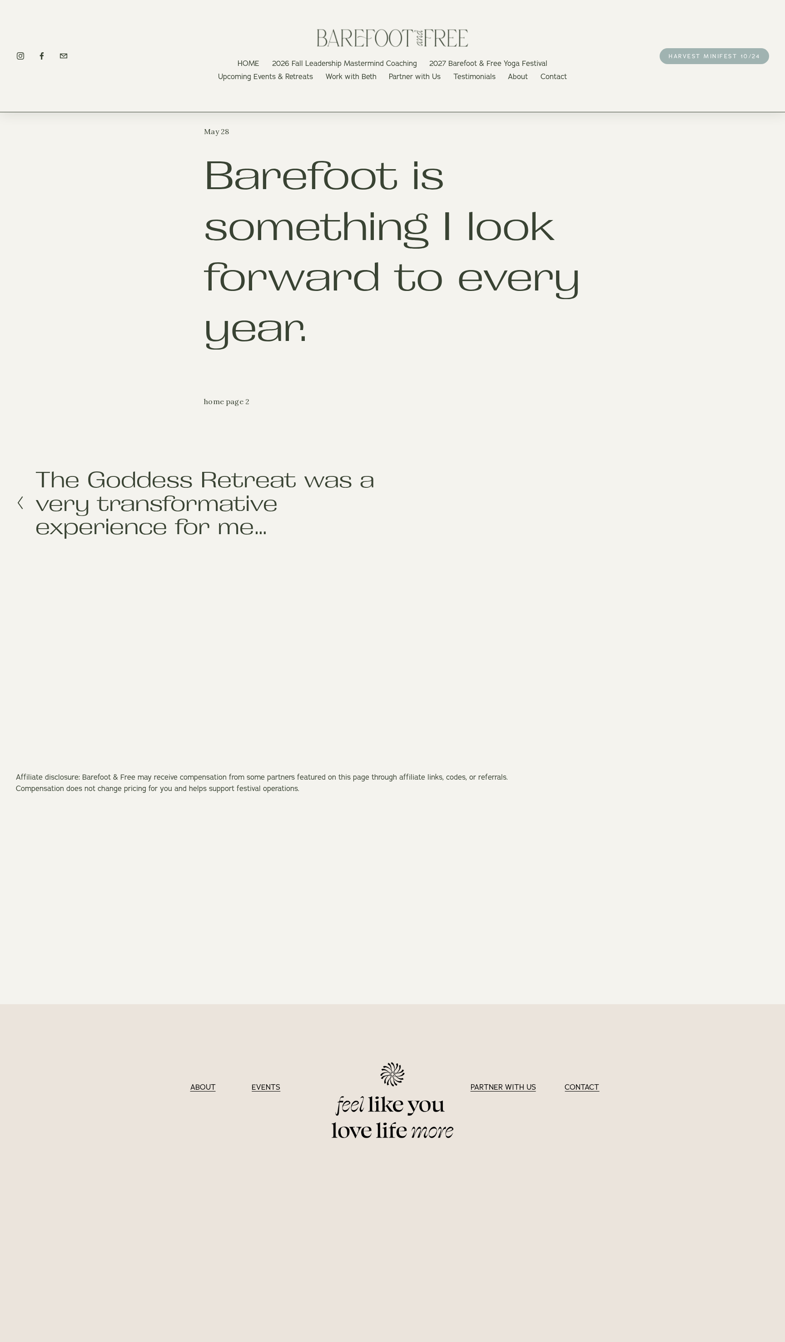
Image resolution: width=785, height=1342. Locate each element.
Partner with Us (415, 76)
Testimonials (474, 76)
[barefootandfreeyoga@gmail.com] (63, 55)
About (518, 76)
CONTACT (582, 1087)
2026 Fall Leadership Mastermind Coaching (344, 63)
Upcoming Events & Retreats (265, 76)
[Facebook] (41, 55)
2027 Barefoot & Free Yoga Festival (488, 63)
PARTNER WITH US (503, 1087)
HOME (248, 63)
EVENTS (266, 1087)
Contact (554, 76)
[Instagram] (20, 55)
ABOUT (203, 1087)
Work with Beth (351, 76)
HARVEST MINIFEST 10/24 (714, 56)
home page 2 (226, 401)
